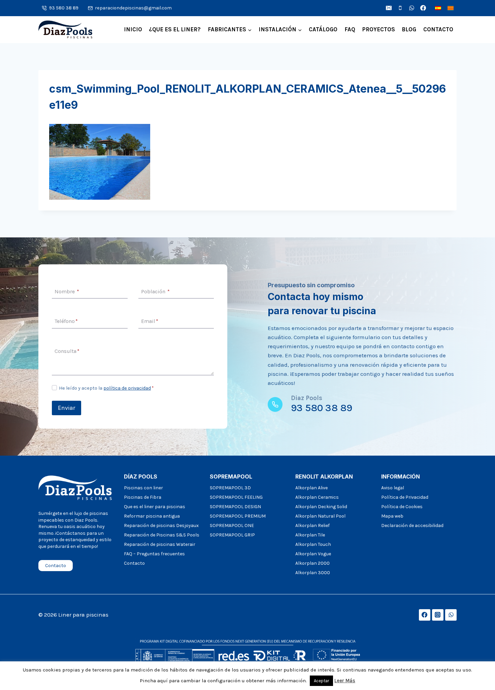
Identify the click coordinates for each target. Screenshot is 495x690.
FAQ (349, 29)
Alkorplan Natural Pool (320, 516)
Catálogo (323, 29)
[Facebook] (423, 8)
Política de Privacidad (404, 497)
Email (149, 321)
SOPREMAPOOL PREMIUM (238, 516)
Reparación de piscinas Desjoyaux (161, 525)
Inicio (133, 29)
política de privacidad (127, 388)
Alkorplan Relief (312, 525)
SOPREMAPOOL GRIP (232, 535)
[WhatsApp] (411, 8)
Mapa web (392, 516)
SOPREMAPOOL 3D (230, 488)
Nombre (67, 291)
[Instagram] (437, 615)
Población (155, 291)
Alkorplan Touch (313, 544)
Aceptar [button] (321, 680)
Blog (409, 29)
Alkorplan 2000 (312, 563)
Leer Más (344, 681)
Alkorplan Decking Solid (321, 507)
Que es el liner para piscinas (154, 507)
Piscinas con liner (143, 488)
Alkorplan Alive (311, 488)
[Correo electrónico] (388, 8)
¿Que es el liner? (175, 29)
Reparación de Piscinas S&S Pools (161, 535)
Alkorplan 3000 (312, 573)
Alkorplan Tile (310, 535)
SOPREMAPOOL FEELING (236, 497)
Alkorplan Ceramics (317, 497)
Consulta (67, 351)
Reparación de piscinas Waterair (159, 544)
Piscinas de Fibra (142, 497)
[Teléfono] (400, 8)
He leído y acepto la (106, 388)
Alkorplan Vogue (313, 554)
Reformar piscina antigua (152, 516)
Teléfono (66, 321)
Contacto (438, 29)
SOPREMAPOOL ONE (232, 525)
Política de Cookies (402, 507)
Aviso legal (392, 488)
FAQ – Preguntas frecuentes (154, 554)
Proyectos (378, 29)
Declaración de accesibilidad (412, 525)
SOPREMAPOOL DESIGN (235, 507)
